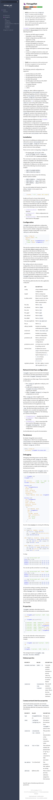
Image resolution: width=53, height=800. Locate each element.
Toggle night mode (33, 796)
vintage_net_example (41, 156)
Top (5, 19)
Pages (4, 10)
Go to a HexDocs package (42, 798)
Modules (5, 11)
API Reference (6, 15)
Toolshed (33, 525)
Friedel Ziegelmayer (33, 791)
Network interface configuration (12, 23)
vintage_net (8, 5)
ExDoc (36, 790)
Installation (7, 20)
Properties (7, 27)
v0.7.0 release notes (29, 24)
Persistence (7, 25)
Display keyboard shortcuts (30, 798)
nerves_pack (31, 152)
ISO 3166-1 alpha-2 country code (34, 249)
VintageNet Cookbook (8, 30)
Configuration (8, 22)
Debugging (7, 26)
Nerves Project (34, 30)
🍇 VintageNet (6, 17)
